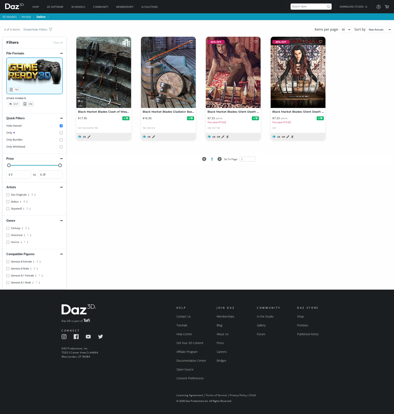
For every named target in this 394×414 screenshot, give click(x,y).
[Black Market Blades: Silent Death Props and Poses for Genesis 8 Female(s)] (298, 72)
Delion (41, 17)
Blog (219, 325)
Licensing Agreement (189, 395)
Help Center (184, 334)
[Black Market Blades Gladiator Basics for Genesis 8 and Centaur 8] (168, 72)
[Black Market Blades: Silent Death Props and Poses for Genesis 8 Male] (233, 72)
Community (100, 7)
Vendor (26, 17)
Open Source (185, 369)
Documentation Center (191, 360)
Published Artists (308, 334)
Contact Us (183, 316)
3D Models (78, 7)
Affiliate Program (186, 352)
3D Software (55, 7)
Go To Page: (231, 159)
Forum (261, 334)
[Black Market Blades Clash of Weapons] (103, 72)
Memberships (124, 7)
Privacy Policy (238, 395)
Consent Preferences (190, 378)
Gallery (261, 325)
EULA (252, 395)
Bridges (221, 360)
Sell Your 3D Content (189, 343)
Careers (222, 352)
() (23, 194)
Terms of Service (216, 395)
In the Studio (265, 316)
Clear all (58, 42)
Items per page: (327, 29)
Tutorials (181, 325)
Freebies (302, 325)
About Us (223, 334)
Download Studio (352, 6)
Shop (35, 7)
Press (220, 343)
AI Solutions (149, 7)
